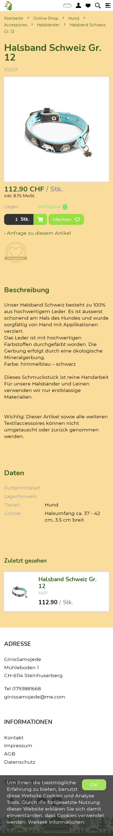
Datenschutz (19, 762)
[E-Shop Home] (8, 5)
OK (94, 785)
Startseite (13, 18)
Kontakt (14, 737)
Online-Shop (45, 18)
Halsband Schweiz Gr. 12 (67, 583)
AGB (9, 754)
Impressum (18, 745)
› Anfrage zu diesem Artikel (37, 233)
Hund (73, 18)
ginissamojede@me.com (34, 697)
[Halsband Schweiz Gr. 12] (19, 591)
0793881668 (26, 688)
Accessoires (15, 24)
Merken (63, 219)
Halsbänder (48, 24)
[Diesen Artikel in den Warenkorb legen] (40, 219)
